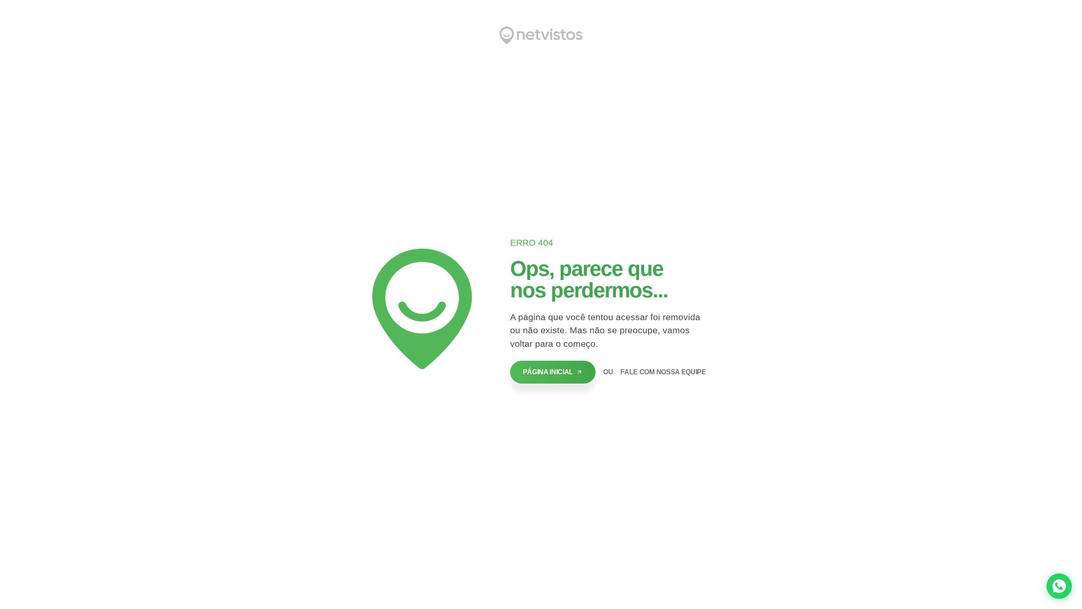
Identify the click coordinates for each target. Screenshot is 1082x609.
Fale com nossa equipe (663, 372)
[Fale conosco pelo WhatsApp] (1059, 586)
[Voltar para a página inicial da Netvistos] (541, 35)
